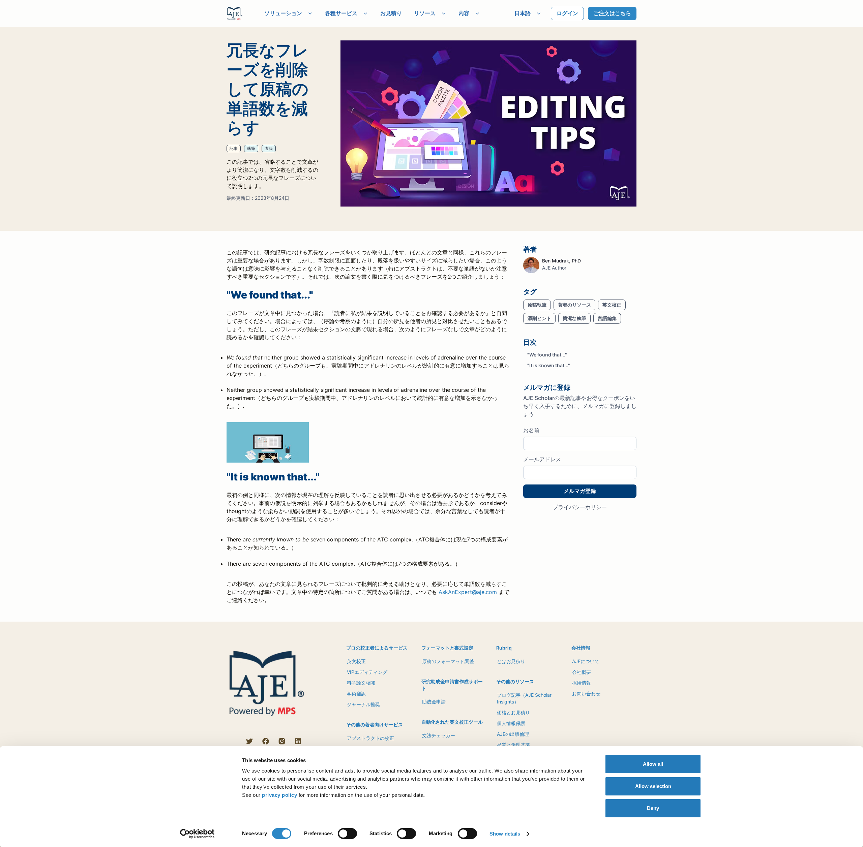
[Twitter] (249, 741)
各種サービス (341, 13)
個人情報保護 (511, 723)
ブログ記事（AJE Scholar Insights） (524, 698)
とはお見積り (511, 661)
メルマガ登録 (580, 491)
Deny (653, 808)
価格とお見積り (513, 712)
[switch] (347, 833)
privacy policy (279, 795)
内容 (463, 13)
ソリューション (283, 13)
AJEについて (585, 661)
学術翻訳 (356, 693)
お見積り (391, 13)
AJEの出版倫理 (513, 734)
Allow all (653, 764)
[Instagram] (282, 741)
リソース (425, 13)
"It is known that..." (548, 366)
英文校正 (356, 661)
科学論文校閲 (361, 683)
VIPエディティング (367, 672)
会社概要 (581, 672)
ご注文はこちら (612, 13)
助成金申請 (434, 701)
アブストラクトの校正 (370, 738)
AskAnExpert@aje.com (468, 592)
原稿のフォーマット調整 (448, 661)
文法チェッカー (438, 735)
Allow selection (653, 786)
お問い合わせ (586, 693)
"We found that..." (547, 355)
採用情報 (581, 683)
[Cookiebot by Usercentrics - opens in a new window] (197, 834)
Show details (504, 834)
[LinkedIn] (298, 741)
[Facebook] (265, 741)
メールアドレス (542, 459)
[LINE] (233, 741)
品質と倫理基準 (513, 745)
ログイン (567, 13)
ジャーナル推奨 (363, 704)
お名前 (531, 430)
